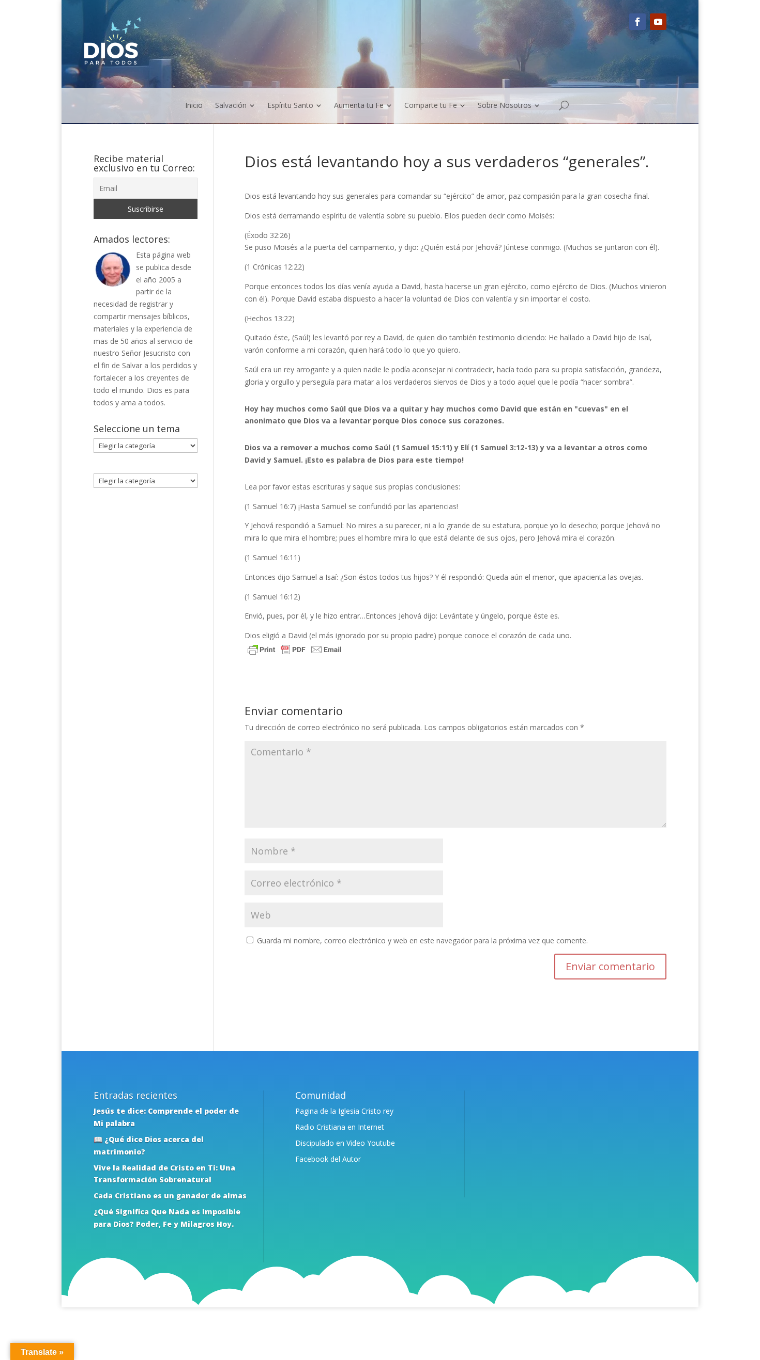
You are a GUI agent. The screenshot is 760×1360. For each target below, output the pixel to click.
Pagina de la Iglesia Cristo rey (344, 1111)
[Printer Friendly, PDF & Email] (295, 651)
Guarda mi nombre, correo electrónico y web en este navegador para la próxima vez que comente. (422, 940)
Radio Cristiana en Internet (339, 1127)
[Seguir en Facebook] (637, 21)
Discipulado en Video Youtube (345, 1143)
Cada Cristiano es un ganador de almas (170, 1195)
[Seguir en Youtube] (658, 21)
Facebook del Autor (328, 1159)
